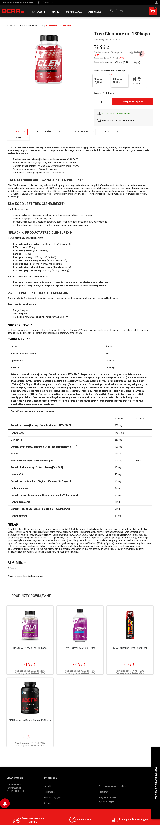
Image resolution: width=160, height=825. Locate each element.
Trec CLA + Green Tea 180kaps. (30, 648)
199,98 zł (136, 81)
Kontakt (47, 786)
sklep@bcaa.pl (14, 788)
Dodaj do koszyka (131, 101)
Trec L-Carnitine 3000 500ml (80, 648)
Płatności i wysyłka (52, 797)
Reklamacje (49, 792)
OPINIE (18, 137)
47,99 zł (98, 81)
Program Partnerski (107, 797)
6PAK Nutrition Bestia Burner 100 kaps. (30, 720)
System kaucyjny (106, 801)
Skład (108, 131)
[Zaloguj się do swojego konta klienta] (156, 2)
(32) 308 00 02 (47, 2)
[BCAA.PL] (13, 11)
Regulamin (103, 792)
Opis (17, 131)
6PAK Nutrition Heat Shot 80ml (130, 648)
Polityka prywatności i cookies (112, 786)
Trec (118, 39)
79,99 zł (117, 81)
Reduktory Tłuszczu (104, 39)
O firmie (47, 803)
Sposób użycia (45, 131)
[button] (128, 10)
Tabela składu (79, 131)
